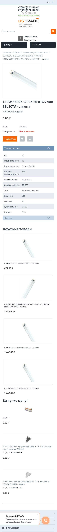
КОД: (5, 126)
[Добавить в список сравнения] (30, 139)
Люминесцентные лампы (35, 52)
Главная (7, 52)
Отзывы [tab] (8, 218)
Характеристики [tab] (12, 148)
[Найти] (53, 31)
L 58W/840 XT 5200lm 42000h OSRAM (21, 388)
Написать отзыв (13, 111)
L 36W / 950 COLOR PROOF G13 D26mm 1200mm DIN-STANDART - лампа (26, 305)
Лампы (17, 52)
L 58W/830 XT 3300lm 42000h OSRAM (21, 347)
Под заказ (10, 138)
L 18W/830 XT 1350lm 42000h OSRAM (21, 263)
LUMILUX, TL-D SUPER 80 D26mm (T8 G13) (22, 55)
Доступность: (9, 131)
